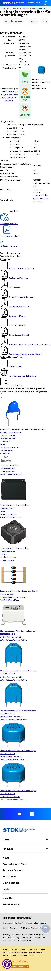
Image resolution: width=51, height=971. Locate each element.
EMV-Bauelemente (16, 8)
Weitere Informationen (15, 961)
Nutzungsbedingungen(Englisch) (17, 918)
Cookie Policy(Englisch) (36, 923)
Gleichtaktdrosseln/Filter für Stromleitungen (28, 8)
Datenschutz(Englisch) (13, 923)
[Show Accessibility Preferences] (7, 964)
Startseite (5, 8)
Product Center (34, 3)
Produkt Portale (10, 8)
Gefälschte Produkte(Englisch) (34, 928)
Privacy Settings (10, 928)
